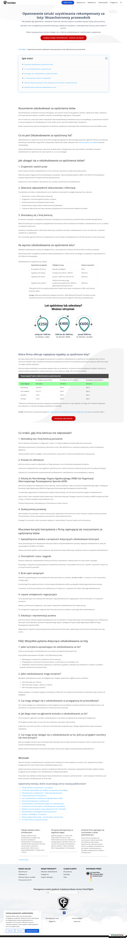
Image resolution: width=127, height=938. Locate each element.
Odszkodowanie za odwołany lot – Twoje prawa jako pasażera (42, 793)
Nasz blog (66, 874)
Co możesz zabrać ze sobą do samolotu (35, 820)
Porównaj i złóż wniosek (63, 418)
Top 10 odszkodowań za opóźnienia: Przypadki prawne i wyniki (42, 798)
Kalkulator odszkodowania (49, 871)
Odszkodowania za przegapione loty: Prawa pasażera (39, 812)
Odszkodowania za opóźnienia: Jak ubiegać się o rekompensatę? (43, 804)
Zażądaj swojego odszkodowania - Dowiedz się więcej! (64, 38)
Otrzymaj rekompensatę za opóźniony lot (35, 801)
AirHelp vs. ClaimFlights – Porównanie (34, 814)
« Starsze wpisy (23, 860)
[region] (22, 922)
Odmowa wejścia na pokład (26, 877)
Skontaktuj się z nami (52, 918)
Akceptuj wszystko (32, 931)
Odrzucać (19, 931)
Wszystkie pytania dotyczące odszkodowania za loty (40, 87)
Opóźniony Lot (80, 2)
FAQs (65, 877)
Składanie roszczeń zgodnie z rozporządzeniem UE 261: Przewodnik (44, 809)
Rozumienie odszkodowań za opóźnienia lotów (38, 64)
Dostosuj (10, 931)
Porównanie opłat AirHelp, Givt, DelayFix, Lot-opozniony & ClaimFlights (45, 790)
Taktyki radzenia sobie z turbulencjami (30, 831)
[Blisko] (40, 912)
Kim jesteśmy (68, 871)
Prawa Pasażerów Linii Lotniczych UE (34, 796)
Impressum (77, 921)
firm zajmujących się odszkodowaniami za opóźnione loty (67, 412)
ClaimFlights (22, 49)
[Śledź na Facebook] (64, 912)
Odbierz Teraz (68, 2)
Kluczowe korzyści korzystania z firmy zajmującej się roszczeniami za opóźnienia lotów (50, 83)
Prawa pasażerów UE (24, 880)
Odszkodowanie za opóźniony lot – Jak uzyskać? (37, 788)
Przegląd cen (113, 2)
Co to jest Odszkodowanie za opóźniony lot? (37, 69)
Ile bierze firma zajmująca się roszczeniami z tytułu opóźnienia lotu (92, 832)
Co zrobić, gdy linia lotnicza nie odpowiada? (37, 78)
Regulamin (52, 921)
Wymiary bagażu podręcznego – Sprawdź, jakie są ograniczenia (42, 817)
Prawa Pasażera (103, 2)
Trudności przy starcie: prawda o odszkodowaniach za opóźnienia (43, 806)
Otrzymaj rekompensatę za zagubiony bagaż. (62, 831)
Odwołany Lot (92, 2)
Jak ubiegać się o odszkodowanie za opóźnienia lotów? (41, 73)
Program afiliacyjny (47, 877)
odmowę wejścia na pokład (87, 142)
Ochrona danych (77, 918)
